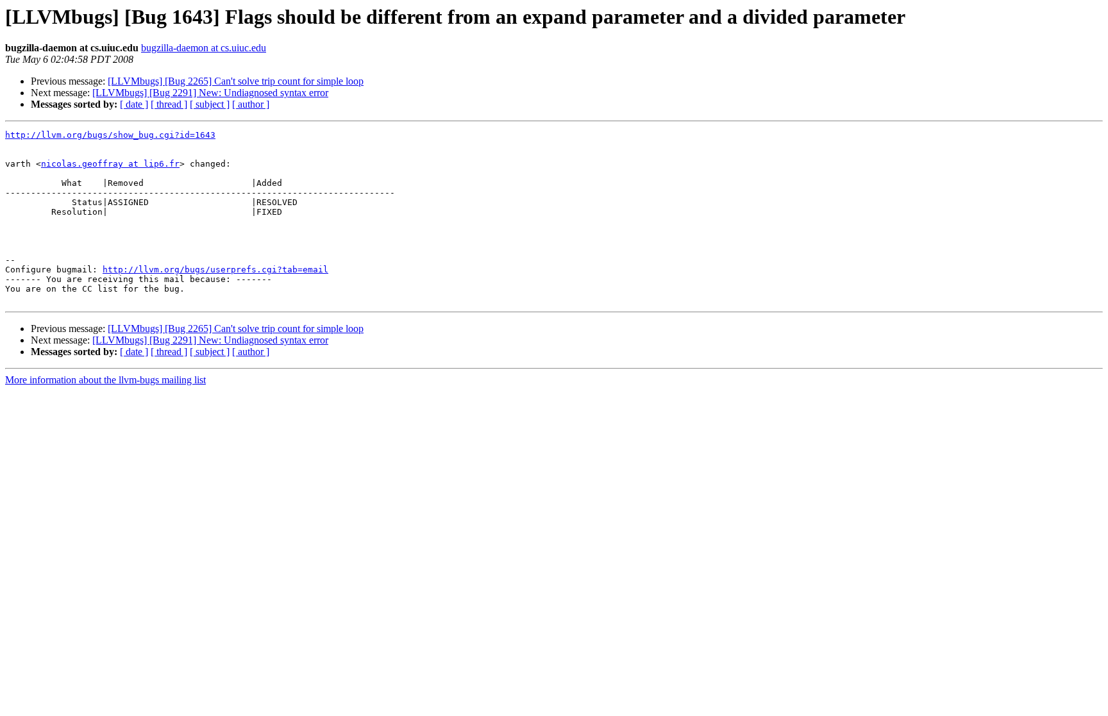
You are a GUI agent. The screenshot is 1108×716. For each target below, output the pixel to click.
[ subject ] (210, 104)
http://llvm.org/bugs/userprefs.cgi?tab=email (215, 269)
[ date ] (134, 104)
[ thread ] (169, 104)
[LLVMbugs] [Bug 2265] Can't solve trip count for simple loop (236, 81)
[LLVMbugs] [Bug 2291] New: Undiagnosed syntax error (210, 92)
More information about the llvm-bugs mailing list (105, 379)
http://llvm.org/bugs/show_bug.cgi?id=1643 (110, 135)
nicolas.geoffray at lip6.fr (110, 164)
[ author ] (250, 104)
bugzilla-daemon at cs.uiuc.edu (203, 47)
